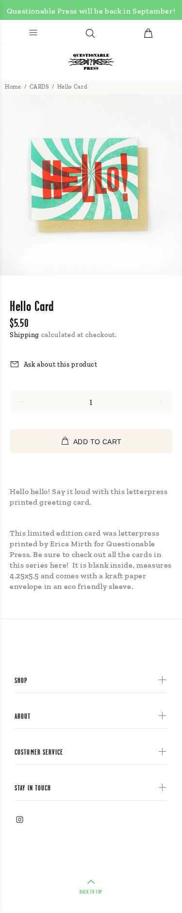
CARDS (39, 86)
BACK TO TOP (91, 891)
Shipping (24, 335)
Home (13, 86)
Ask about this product (61, 364)
